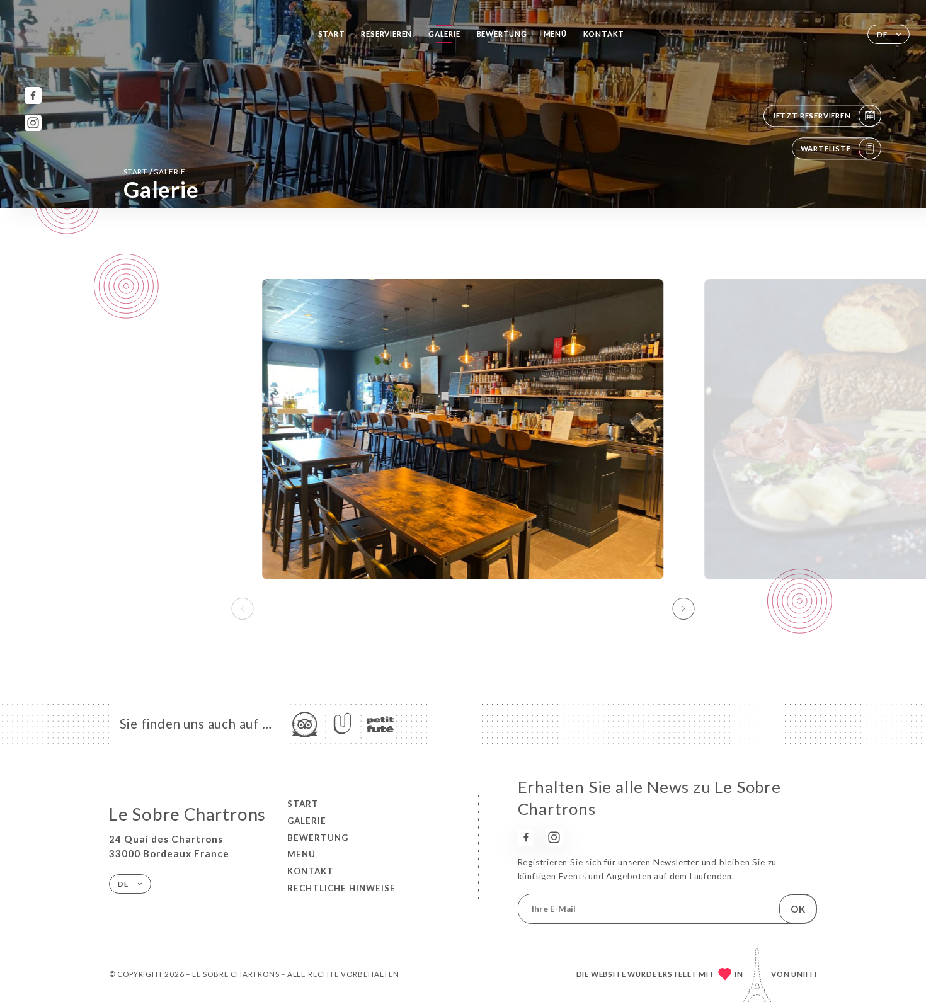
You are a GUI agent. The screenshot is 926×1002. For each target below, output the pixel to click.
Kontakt (604, 34)
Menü (555, 34)
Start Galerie (154, 171)
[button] (684, 609)
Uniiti (804, 974)
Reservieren (386, 34)
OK (798, 908)
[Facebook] (33, 95)
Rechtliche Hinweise (341, 888)
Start (331, 34)
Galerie (444, 34)
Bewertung (502, 34)
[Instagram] (33, 123)
